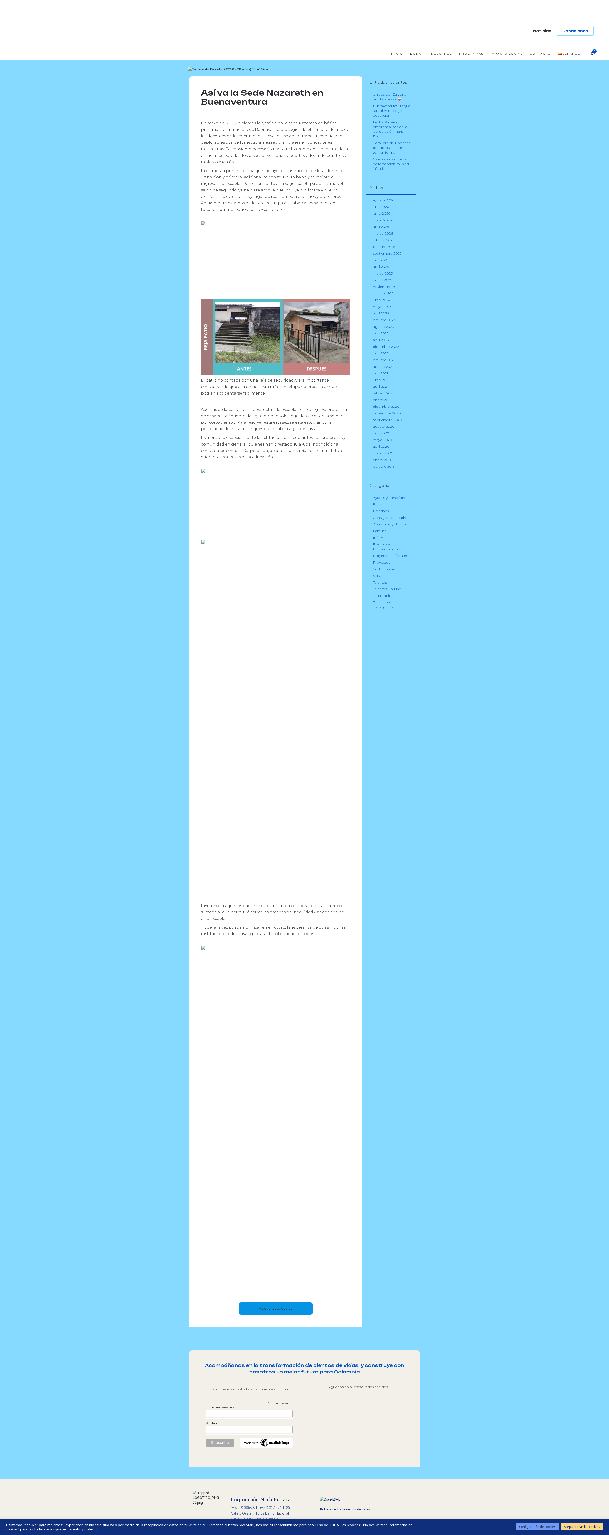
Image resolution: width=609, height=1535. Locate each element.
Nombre (211, 1423)
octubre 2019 (384, 466)
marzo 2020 (383, 453)
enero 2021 (382, 400)
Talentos (380, 582)
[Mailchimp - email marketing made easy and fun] (266, 1442)
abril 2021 (380, 386)
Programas (471, 53)
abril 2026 (381, 227)
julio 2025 (380, 260)
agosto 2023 (383, 326)
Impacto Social (507, 53)
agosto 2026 (383, 200)
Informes (380, 537)
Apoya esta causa (276, 1308)
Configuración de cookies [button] (537, 1527)
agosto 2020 (383, 426)
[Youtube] (378, 1407)
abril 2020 (381, 446)
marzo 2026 (383, 233)
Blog (377, 504)
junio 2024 (381, 300)
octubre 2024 (384, 293)
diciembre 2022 (386, 346)
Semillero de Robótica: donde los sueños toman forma (392, 148)
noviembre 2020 (387, 413)
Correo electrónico (220, 1407)
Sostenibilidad (384, 569)
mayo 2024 (382, 306)
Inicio (397, 53)
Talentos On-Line (387, 589)
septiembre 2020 (387, 420)
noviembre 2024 (387, 286)
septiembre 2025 (387, 253)
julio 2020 (381, 433)
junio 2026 (381, 213)
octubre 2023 (384, 320)
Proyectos (381, 562)
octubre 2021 (384, 360)
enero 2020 (383, 460)
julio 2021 (380, 373)
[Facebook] (358, 1407)
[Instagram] (338, 1407)
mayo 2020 (382, 440)
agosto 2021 (383, 366)
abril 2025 (381, 267)
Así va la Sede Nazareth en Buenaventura (262, 97)
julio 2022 (381, 353)
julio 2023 (381, 333)
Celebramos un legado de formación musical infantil (392, 164)
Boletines (381, 511)
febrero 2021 (383, 393)
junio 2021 (381, 380)
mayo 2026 (382, 220)
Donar (417, 53)
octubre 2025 (384, 247)
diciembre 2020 (386, 406)
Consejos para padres (391, 517)
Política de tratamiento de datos (345, 1509)
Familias (379, 531)
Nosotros (441, 53)
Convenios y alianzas (390, 524)
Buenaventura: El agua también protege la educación (391, 111)
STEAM (379, 576)
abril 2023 (381, 340)
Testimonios (383, 595)
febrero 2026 (383, 240)
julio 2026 (381, 207)
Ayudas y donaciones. (391, 497)
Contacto (540, 53)
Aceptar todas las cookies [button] (582, 1527)
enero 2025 (382, 280)
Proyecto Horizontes (390, 556)
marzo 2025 (383, 273)
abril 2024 (381, 313)
